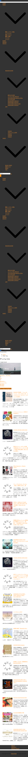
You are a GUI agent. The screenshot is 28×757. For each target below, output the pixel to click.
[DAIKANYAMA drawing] (7, 654)
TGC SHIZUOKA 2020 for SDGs (15, 98)
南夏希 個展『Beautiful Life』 (20, 628)
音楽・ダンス (8, 35)
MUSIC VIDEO (8, 165)
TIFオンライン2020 (12, 132)
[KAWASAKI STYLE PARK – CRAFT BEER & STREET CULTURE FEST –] (7, 603)
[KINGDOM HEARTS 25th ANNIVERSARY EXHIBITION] (7, 738)
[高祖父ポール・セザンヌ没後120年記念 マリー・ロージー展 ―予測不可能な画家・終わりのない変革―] (7, 455)
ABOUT (13, 745)
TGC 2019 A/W (11, 99)
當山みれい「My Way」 (5, 375)
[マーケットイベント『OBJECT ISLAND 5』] (7, 420)
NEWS (4, 5)
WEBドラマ (8, 167)
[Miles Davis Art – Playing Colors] (7, 475)
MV (1, 378)
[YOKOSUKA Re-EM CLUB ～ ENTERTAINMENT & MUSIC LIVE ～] (7, 688)
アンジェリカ (3, 382)
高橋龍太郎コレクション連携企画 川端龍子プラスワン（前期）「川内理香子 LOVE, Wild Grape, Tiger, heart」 (20, 522)
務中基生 (2, 384)
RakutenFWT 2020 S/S (13, 101)
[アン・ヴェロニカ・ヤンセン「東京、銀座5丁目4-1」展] (7, 493)
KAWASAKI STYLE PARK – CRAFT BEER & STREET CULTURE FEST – (19, 595)
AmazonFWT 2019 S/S (13, 102)
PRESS (6, 168)
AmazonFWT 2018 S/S (13, 105)
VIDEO (4, 138)
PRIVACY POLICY (15, 748)
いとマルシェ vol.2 (17, 612)
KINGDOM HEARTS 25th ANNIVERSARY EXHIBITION (20, 730)
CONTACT (13, 747)
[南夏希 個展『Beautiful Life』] (7, 637)
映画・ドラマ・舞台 (10, 32)
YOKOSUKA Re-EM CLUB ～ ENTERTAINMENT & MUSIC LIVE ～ (20, 681)
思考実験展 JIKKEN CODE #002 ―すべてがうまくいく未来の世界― (20, 541)
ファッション (8, 33)
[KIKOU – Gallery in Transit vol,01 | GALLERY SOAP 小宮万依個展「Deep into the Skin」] (7, 511)
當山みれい (2, 381)
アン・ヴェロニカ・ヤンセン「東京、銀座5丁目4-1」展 (20, 484)
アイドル (7, 38)
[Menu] (0, 175)
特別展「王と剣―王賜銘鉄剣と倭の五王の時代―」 (20, 662)
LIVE (6, 106)
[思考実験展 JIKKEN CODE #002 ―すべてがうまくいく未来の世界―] (7, 548)
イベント (7, 39)
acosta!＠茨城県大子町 (18, 712)
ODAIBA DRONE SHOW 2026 (20, 430)
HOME (4, 3)
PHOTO (4, 43)
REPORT (5, 42)
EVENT (4, 41)
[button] (15, 30)
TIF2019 (10, 134)
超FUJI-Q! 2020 (11, 95)
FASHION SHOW (9, 70)
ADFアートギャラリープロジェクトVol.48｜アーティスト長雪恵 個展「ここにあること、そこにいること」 (20, 577)
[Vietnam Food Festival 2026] (7, 706)
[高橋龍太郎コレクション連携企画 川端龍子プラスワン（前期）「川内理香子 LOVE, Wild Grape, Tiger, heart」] (7, 529)
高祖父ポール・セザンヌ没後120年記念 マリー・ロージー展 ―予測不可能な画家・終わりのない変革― (20, 449)
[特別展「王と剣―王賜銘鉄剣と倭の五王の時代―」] (7, 670)
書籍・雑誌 (7, 36)
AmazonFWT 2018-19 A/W (14, 104)
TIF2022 (10, 131)
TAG (6, 169)
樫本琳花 (2, 385)
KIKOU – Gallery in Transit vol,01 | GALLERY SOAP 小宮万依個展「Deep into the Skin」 (20, 504)
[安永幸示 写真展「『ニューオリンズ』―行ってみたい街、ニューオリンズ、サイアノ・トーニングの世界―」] (7, 401)
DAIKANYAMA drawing (18, 645)
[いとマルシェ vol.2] (7, 621)
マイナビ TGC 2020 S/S (13, 96)
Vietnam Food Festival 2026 (20, 697)
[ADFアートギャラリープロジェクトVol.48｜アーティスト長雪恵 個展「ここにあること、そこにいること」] (7, 583)
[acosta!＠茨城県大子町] (7, 721)
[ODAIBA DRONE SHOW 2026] (7, 439)
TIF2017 (10, 137)
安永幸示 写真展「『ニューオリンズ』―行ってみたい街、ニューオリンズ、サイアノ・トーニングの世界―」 (20, 394)
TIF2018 (10, 135)
